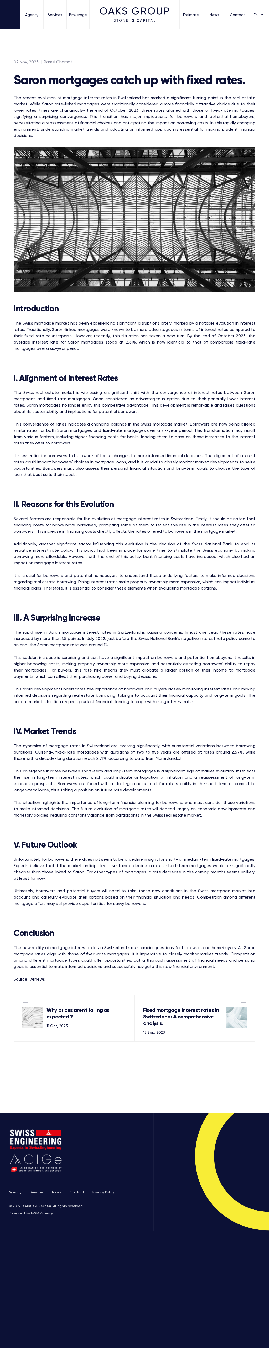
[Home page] (134, 14)
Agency (31, 15)
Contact (237, 15)
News (214, 15)
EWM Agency (42, 1213)
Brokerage (78, 15)
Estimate (191, 15)
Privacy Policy (103, 1192)
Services (55, 15)
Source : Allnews (29, 979)
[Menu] (10, 14)
